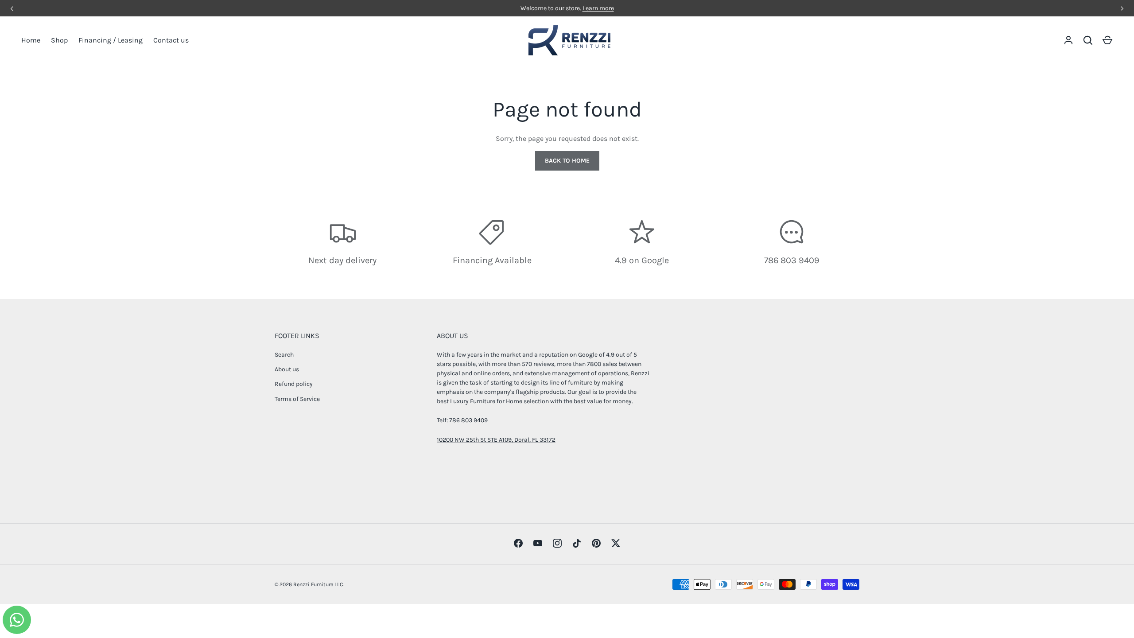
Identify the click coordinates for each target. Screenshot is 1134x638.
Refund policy (294, 384)
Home (30, 40)
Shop (59, 40)
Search (284, 354)
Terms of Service (297, 399)
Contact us (171, 40)
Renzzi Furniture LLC (318, 584)
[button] (1107, 40)
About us (287, 369)
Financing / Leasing (110, 40)
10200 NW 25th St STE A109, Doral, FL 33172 (496, 439)
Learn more (598, 8)
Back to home (567, 160)
